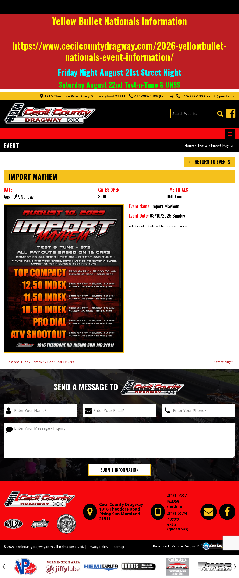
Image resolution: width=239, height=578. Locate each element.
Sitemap (118, 546)
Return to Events (211, 161)
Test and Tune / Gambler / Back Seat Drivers (40, 362)
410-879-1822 (178, 520)
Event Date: (139, 215)
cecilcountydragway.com (34, 546)
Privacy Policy (98, 546)
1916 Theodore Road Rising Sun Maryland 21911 (85, 96)
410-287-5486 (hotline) (153, 96)
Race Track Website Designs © (176, 546)
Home (189, 145)
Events (202, 145)
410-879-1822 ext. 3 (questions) (208, 96)
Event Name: (139, 206)
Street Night (223, 362)
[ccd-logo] (40, 499)
